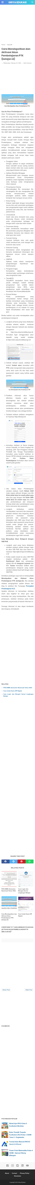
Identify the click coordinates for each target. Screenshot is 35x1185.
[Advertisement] (17, 24)
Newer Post (6, 990)
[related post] (9, 879)
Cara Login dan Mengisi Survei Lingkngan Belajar (18, 695)
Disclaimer (17, 1176)
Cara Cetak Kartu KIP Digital (12, 691)
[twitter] (14, 861)
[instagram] (12, 1166)
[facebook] (5, 861)
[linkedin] (22, 1166)
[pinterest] (22, 861)
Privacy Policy (24, 1173)
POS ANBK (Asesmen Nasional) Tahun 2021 (17, 687)
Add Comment (27, 63)
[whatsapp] (30, 861)
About (7, 1173)
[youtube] (27, 1166)
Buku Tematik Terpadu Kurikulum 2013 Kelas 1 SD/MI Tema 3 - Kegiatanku (20, 1134)
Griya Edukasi (17, 2)
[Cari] (32, 3)
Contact (14, 1173)
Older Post (29, 990)
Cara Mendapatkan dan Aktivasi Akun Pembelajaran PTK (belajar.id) (9, 916)
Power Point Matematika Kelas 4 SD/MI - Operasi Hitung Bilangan (21, 1153)
